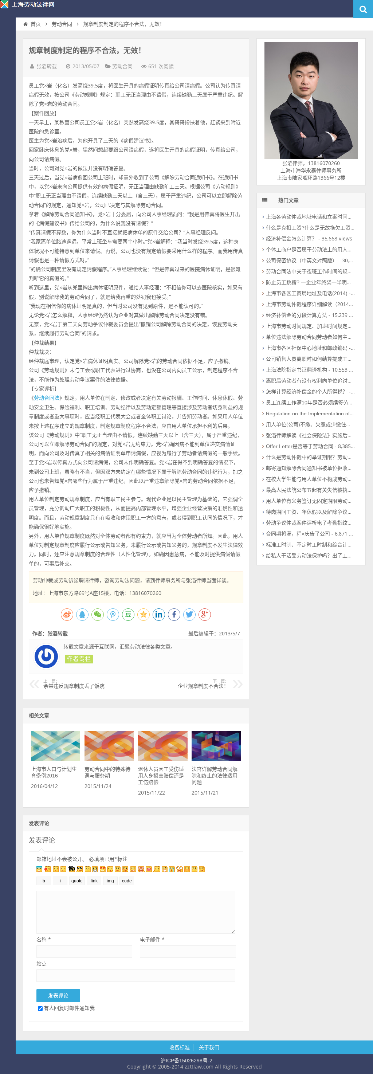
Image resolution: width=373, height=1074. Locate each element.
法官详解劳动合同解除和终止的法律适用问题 (214, 775)
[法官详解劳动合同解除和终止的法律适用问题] (216, 759)
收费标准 (179, 1047)
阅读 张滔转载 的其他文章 (79, 659)
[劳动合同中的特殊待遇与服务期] (109, 759)
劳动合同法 (46, 398)
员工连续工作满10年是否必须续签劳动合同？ (317, 402)
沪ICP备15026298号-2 (186, 1060)
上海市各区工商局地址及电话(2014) (307, 293)
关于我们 (209, 1047)
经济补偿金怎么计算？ (291, 239)
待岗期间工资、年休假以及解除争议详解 (312, 512)
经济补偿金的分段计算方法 (296, 315)
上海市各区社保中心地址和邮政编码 (307, 348)
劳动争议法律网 (33, 8)
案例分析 (8, 67)
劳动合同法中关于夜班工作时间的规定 (309, 271)
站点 (41, 963)
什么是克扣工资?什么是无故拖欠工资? (309, 228)
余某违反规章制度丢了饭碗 (74, 684)
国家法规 (8, 82)
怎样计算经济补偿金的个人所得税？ (307, 392)
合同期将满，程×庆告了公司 (298, 534)
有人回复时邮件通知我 (69, 1007)
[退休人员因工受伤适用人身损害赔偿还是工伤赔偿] (162, 759)
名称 (43, 939)
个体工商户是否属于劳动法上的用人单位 (312, 249)
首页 (8, 38)
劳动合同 (62, 24)
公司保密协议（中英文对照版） (301, 260)
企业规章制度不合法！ (203, 684)
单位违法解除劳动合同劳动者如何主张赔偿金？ (319, 337)
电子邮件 (152, 939)
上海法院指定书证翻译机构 (296, 370)
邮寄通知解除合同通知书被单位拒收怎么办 (314, 468)
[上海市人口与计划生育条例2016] (55, 759)
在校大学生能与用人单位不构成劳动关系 (312, 479)
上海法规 (8, 97)
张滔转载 (46, 66)
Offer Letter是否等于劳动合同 (299, 446)
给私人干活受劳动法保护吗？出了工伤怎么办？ (319, 555)
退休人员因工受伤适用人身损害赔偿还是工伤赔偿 (161, 775)
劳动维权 (8, 53)
